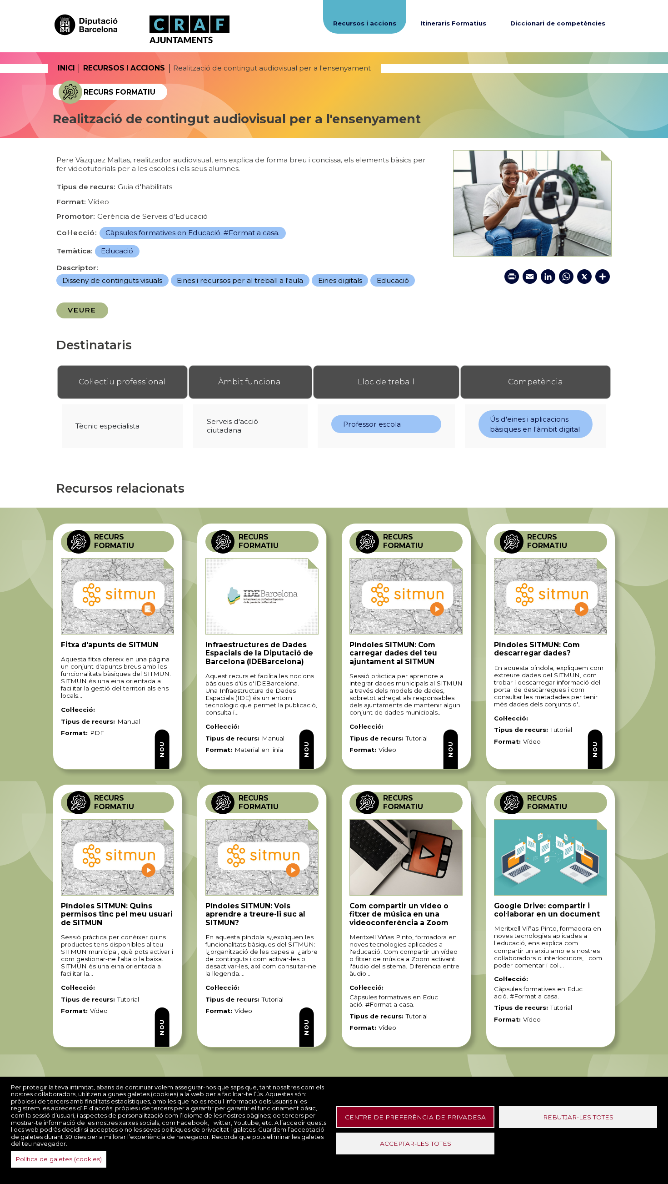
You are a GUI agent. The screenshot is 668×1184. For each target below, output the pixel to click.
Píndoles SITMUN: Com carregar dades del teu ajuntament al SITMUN (393, 653)
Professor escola (372, 424)
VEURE (82, 310)
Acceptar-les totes (415, 1143)
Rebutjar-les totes (578, 1117)
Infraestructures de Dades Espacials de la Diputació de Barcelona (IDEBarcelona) (259, 653)
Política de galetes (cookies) (58, 1159)
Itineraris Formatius (453, 23)
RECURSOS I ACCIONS (124, 68)
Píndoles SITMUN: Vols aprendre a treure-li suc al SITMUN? (255, 914)
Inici (66, 68)
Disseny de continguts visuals (112, 280)
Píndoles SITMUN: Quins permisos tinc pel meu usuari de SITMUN (117, 914)
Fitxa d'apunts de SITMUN (109, 644)
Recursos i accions (364, 23)
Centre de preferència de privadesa (415, 1117)
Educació (117, 251)
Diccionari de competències (557, 23)
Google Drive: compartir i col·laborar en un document (547, 910)
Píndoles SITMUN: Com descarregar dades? (537, 649)
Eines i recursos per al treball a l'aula (240, 280)
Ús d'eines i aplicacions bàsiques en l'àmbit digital (535, 424)
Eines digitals (340, 280)
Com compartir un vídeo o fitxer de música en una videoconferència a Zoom (399, 914)
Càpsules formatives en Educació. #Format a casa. (192, 232)
